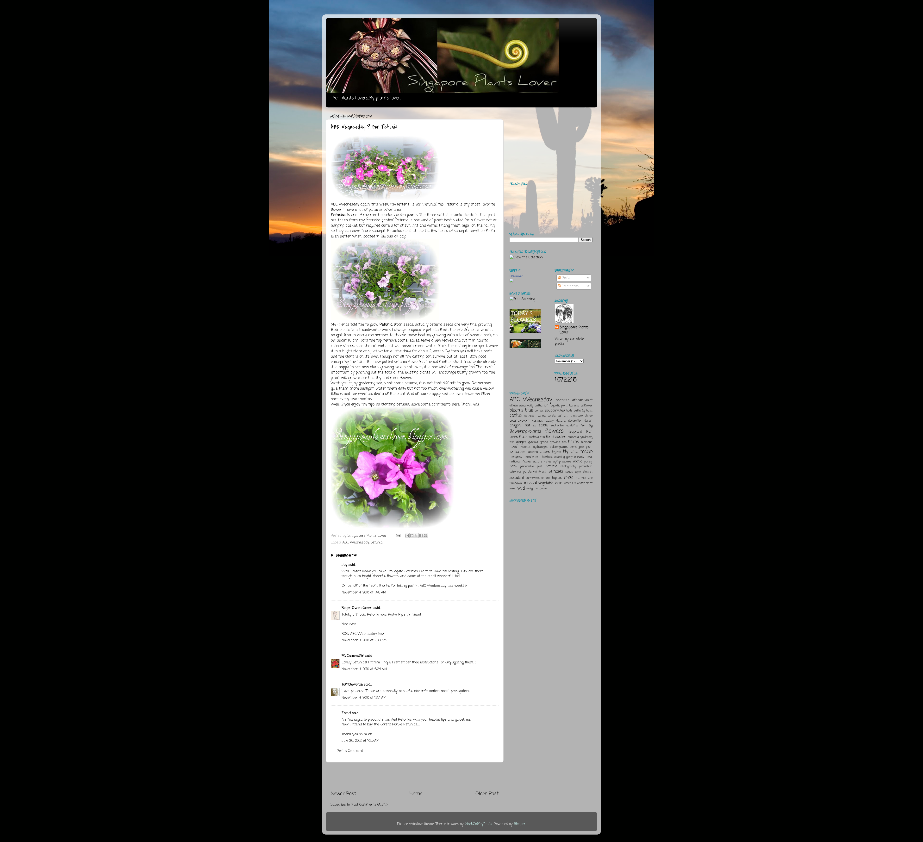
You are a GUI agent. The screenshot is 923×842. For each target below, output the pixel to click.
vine (558, 483)
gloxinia (533, 442)
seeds (569, 471)
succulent (517, 477)
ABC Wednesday (345, 204)
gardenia (573, 437)
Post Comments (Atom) (369, 804)
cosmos (537, 420)
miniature (545, 457)
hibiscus (586, 442)
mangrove (516, 457)
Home (416, 794)
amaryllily (526, 405)
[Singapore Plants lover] (511, 281)
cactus (516, 415)
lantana (533, 452)
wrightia (532, 488)
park (513, 466)
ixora (573, 447)
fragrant (575, 431)
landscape (517, 452)
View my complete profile (569, 341)
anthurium (542, 406)
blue (529, 410)
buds (569, 411)
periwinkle (527, 466)
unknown (516, 483)
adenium (562, 400)
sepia (578, 472)
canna (541, 415)
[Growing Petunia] (385, 199)
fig (590, 425)
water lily (570, 483)
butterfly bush (583, 411)
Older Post (487, 794)
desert (588, 421)
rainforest (539, 472)
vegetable (546, 483)
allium (514, 406)
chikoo (588, 416)
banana (574, 405)
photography (568, 466)
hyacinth (525, 447)
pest (539, 466)
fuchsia (534, 437)
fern (583, 425)
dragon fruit (520, 425)
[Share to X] (416, 535)
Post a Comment (350, 751)
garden (560, 437)
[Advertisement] (414, 776)
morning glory (563, 457)
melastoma (531, 457)
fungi (550, 437)
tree (568, 477)
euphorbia (557, 425)
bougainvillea (555, 410)
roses (558, 471)
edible (543, 425)
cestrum (563, 416)
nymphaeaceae (562, 462)
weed (513, 488)
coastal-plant (520, 420)
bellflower (586, 406)
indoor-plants (559, 447)
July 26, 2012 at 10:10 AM (360, 740)
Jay (344, 565)
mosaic (579, 457)
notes (547, 462)
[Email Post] (398, 535)
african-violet (582, 400)
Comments (570, 286)
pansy (588, 461)
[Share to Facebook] (420, 535)
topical (556, 477)
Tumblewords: (352, 684)
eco (534, 426)
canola (551, 416)
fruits (523, 437)
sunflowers (533, 478)
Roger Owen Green (357, 608)
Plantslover (516, 275)
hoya (513, 446)
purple (527, 471)
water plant (584, 483)
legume (556, 452)
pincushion (585, 466)
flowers (554, 431)
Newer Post (343, 794)
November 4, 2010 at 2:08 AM (364, 640)
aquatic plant (559, 406)
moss (589, 457)
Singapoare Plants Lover (574, 330)
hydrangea (540, 447)
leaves (545, 452)
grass (544, 442)
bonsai (539, 410)
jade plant (585, 447)
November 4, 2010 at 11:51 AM (364, 697)
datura (561, 420)
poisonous (516, 472)
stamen (587, 472)
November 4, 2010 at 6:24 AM (364, 669)
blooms (516, 410)
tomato (545, 478)
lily (565, 452)
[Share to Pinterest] (425, 535)
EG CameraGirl (353, 656)
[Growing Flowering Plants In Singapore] (392, 527)
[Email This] (407, 535)
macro (586, 452)
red (550, 471)
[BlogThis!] (411, 535)
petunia (376, 542)
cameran (529, 416)
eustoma (572, 426)
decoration (575, 420)
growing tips (558, 442)
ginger (521, 442)
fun (542, 437)
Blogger (520, 824)
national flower (520, 461)
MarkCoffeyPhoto (478, 824)
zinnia (543, 488)
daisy (550, 420)
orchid (577, 461)
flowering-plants (525, 431)
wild (521, 488)
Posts (565, 278)
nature (537, 461)
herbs (573, 442)
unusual (530, 483)
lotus (574, 452)
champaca (577, 416)
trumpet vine (583, 478)
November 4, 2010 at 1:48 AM (364, 592)
